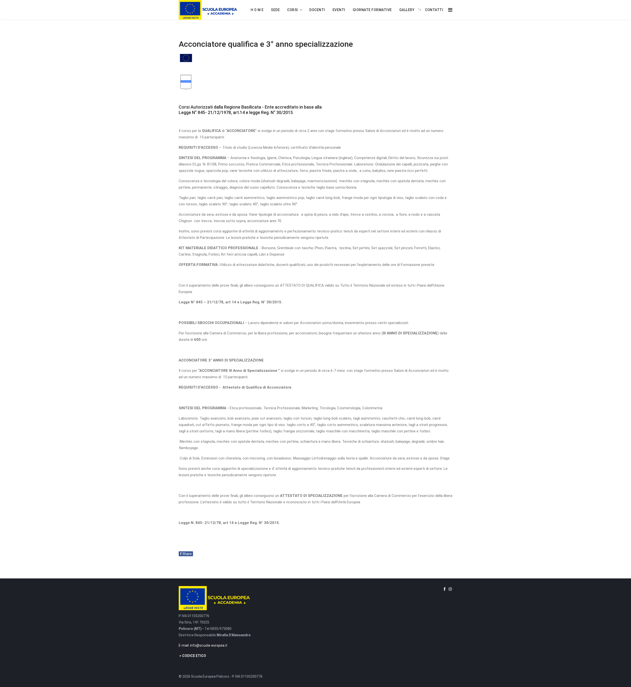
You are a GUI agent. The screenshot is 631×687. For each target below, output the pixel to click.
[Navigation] (450, 10)
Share (186, 554)
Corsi (292, 10)
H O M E (257, 10)
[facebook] (444, 589)
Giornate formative (372, 10)
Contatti (434, 10)
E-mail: (184, 645)
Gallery (407, 10)
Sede (275, 10)
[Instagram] (450, 589)
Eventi (339, 10)
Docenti (317, 10)
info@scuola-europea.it (208, 645)
